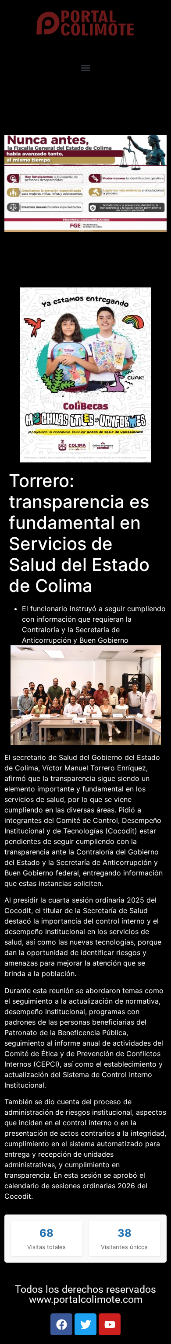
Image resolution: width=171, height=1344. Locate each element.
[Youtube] (110, 1324)
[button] (85, 68)
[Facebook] (61, 1324)
